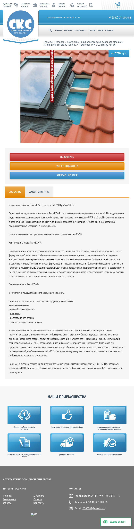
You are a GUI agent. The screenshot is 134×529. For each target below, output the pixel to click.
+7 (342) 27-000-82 (120, 18)
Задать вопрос (62, 5)
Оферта (100, 30)
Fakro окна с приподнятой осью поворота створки (94, 42)
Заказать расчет (25, 5)
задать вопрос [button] (118, 522)
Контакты (109, 30)
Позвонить (67, 157)
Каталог (60, 42)
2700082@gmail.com (94, 508)
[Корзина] (117, 5)
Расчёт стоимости (67, 166)
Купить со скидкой (7, 5)
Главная (58, 30)
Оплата (92, 30)
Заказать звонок (44, 5)
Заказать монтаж (67, 175)
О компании (80, 30)
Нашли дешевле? (82, 5)
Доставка (68, 30)
